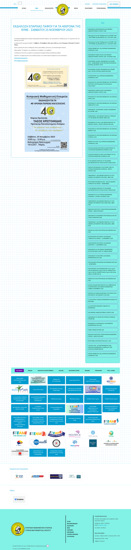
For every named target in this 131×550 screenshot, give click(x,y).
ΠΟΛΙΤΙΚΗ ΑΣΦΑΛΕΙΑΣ (72, 534)
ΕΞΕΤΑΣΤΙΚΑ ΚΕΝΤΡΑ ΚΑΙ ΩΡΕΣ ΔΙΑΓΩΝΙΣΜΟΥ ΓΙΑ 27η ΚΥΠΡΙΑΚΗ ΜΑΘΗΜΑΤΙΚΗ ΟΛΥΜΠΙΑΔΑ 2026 (101, 155)
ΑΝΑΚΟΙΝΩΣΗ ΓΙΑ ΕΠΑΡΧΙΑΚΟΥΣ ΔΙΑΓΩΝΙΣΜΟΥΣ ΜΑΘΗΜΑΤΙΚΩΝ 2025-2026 (100, 324)
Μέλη (76, 8)
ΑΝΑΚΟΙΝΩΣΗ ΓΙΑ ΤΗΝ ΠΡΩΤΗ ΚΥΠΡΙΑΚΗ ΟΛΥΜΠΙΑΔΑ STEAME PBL (101, 318)
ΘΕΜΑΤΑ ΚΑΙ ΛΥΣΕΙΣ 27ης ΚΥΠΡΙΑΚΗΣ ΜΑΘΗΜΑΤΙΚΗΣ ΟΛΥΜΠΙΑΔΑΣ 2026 (101, 142)
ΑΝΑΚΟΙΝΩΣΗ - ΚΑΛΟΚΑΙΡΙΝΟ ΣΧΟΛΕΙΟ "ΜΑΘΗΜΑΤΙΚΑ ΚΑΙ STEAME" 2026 (102, 110)
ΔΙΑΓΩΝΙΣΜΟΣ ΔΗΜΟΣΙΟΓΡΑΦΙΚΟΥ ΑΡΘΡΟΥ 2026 (101, 312)
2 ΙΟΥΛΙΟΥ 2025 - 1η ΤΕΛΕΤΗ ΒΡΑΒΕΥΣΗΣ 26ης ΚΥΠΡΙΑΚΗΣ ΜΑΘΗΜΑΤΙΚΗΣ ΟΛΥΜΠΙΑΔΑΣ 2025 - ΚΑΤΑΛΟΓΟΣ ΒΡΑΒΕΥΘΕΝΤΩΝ (100, 347)
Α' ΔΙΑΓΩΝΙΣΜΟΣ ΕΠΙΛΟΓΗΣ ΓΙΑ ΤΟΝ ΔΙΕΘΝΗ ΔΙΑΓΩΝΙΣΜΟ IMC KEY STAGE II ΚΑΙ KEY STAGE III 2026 (101, 189)
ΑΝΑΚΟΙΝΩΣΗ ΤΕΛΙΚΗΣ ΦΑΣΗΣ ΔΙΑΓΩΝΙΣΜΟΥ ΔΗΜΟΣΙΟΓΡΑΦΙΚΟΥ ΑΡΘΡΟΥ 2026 (99, 91)
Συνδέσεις (87, 370)
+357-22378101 (113, 4)
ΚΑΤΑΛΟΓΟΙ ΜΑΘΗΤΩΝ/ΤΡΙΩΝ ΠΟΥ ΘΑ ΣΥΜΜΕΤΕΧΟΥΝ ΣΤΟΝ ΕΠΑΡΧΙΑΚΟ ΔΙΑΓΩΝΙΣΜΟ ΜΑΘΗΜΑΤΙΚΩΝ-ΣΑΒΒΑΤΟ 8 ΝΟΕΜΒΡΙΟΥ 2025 (102, 286)
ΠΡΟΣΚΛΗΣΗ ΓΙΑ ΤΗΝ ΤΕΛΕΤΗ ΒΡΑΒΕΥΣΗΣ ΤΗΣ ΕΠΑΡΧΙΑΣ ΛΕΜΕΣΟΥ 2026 (102, 129)
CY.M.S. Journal (111, 370)
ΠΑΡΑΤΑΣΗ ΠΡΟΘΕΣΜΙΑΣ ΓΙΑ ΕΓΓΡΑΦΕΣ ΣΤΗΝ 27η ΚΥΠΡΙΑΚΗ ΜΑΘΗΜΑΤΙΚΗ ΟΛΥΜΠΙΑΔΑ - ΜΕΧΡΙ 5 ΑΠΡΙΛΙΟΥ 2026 (101, 169)
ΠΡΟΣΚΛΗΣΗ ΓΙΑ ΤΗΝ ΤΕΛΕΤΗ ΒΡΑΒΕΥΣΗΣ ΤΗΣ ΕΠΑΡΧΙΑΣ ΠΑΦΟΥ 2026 (102, 97)
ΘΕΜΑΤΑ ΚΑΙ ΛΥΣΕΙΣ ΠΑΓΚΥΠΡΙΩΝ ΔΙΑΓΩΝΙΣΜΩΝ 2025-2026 (102, 231)
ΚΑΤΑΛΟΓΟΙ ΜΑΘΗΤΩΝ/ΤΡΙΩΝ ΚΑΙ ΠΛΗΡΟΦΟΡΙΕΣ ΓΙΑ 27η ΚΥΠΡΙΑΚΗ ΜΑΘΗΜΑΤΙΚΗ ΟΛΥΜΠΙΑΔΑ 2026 (101, 149)
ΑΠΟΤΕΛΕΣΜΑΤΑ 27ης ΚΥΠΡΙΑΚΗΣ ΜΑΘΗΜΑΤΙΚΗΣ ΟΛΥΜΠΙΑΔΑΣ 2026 (100, 76)
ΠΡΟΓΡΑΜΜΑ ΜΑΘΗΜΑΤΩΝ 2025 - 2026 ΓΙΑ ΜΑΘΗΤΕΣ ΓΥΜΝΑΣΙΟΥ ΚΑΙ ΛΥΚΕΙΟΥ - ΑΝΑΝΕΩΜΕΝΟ (102, 182)
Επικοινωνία (101, 8)
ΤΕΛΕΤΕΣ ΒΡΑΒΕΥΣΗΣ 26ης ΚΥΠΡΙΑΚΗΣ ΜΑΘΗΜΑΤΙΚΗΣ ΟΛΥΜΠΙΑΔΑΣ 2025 (102, 354)
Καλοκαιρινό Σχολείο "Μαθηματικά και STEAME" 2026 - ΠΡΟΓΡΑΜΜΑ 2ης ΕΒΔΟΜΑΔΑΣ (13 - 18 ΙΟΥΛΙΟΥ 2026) (102, 43)
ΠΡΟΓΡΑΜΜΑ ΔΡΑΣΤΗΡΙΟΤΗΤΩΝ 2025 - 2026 (99, 341)
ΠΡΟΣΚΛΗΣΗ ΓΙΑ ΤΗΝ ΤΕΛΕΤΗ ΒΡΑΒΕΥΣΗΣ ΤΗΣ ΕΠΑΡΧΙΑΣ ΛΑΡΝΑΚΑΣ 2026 (102, 136)
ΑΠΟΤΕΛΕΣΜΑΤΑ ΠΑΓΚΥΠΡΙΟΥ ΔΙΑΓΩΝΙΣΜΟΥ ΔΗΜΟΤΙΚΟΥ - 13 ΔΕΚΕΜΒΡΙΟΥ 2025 (99, 244)
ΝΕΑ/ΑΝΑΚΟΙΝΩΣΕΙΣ (72, 523)
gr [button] (15, 4)
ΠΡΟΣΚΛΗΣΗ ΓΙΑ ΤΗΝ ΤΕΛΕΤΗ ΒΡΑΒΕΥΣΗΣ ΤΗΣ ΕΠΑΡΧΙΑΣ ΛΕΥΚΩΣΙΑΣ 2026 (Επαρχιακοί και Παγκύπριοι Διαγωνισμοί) (102, 84)
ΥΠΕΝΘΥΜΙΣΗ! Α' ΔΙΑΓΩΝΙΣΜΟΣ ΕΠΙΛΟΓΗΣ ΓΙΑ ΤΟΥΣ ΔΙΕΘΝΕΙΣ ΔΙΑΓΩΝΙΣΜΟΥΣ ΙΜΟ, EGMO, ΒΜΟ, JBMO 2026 (101, 223)
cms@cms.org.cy (102, 525)
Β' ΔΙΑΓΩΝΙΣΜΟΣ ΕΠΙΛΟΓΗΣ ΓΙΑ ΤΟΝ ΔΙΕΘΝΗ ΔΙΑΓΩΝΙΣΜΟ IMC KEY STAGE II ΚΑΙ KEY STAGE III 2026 (101, 161)
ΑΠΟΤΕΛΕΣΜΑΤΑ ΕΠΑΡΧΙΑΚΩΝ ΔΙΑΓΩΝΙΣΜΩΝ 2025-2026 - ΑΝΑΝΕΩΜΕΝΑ (102, 263)
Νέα (36, 8)
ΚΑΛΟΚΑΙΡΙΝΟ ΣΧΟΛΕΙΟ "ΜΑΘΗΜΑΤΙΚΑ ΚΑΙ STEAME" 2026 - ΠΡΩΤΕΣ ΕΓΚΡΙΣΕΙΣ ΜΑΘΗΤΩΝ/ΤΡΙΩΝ (101, 70)
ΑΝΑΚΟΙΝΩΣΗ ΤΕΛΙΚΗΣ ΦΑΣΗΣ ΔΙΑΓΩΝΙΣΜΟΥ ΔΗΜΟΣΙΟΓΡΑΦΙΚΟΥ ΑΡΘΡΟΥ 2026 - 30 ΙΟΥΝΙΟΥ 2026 (102, 55)
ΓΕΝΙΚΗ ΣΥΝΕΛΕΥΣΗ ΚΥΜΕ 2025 (96, 330)
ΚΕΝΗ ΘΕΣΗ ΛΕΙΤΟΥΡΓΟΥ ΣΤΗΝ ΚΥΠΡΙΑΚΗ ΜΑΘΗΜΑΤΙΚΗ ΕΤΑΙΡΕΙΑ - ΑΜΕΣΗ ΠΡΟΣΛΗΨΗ (102, 210)
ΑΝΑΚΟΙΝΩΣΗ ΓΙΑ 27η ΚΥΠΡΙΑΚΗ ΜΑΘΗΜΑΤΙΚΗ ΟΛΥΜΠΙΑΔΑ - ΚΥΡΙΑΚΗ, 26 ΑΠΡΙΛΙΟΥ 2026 (100, 195)
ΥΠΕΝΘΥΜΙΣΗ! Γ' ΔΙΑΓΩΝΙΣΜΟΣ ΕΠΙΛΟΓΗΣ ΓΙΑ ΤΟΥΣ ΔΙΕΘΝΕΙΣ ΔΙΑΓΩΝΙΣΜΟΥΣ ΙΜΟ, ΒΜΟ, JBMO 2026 (101, 176)
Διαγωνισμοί (19, 370)
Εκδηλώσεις (49, 8)
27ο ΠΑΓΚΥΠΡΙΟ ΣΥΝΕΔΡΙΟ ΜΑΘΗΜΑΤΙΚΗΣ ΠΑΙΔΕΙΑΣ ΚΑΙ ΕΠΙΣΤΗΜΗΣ (102, 300)
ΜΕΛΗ (68, 528)
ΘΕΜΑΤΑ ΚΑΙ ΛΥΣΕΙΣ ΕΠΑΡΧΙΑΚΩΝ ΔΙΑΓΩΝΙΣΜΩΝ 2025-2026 (102, 279)
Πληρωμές (89, 8)
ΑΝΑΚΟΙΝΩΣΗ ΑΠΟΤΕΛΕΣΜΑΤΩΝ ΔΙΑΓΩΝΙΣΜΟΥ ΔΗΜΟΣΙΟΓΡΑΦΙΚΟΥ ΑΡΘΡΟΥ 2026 (100, 30)
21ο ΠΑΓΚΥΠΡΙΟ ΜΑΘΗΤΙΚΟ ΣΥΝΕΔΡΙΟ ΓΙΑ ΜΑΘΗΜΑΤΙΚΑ (99, 307)
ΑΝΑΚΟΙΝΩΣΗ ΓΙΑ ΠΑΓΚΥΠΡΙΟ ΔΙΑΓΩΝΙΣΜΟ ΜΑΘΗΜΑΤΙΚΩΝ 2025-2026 (99, 256)
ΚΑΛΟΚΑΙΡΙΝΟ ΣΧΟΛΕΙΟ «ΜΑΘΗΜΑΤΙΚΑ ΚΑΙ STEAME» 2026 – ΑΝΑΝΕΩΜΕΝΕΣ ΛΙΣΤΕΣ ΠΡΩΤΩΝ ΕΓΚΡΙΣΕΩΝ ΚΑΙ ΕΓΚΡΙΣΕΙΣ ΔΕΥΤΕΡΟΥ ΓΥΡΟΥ (102, 63)
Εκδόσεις (61, 370)
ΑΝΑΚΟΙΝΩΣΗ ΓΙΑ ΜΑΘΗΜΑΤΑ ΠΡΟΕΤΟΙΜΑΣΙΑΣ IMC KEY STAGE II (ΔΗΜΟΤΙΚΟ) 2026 (102, 216)
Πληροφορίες (98, 370)
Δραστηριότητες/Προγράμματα (45, 370)
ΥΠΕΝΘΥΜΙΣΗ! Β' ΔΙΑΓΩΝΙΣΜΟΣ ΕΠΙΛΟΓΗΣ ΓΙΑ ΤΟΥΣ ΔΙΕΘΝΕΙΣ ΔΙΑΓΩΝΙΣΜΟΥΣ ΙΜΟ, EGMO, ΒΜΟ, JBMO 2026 (101, 202)
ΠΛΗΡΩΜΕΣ (70, 530)
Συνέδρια (30, 370)
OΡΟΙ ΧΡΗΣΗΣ (70, 536)
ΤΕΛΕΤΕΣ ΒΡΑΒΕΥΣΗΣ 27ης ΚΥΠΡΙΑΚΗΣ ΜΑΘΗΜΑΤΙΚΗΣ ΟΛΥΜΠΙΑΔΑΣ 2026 (102, 49)
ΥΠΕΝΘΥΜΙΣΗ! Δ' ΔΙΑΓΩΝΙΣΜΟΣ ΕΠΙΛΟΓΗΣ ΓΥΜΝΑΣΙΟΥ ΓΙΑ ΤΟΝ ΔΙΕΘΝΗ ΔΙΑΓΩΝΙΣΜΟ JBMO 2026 (102, 117)
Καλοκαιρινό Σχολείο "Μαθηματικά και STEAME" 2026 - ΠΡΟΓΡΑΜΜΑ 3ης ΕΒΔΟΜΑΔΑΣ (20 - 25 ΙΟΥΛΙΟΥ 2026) (102, 36)
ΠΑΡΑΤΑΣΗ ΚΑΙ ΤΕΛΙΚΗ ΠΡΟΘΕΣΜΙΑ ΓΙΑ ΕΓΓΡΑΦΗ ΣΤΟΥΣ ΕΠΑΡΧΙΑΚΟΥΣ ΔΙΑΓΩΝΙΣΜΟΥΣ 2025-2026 (102, 294)
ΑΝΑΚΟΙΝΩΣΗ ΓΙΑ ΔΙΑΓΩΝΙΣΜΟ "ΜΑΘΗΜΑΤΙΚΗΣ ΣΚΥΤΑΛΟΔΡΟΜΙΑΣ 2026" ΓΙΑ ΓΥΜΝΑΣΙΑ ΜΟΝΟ (100, 250)
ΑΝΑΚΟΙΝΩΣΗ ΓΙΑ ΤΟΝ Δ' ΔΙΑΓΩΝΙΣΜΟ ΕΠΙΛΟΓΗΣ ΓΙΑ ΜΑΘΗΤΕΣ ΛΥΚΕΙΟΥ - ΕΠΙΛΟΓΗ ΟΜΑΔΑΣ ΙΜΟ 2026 (101, 123)
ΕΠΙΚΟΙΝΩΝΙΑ (70, 532)
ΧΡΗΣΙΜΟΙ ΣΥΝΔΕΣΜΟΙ (99, 4)
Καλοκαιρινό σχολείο (74, 370)
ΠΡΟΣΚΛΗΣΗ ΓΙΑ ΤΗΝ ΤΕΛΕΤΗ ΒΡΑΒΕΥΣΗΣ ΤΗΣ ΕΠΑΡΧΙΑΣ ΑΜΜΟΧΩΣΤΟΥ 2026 (102, 104)
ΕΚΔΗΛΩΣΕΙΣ (70, 526)
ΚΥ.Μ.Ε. (24, 8)
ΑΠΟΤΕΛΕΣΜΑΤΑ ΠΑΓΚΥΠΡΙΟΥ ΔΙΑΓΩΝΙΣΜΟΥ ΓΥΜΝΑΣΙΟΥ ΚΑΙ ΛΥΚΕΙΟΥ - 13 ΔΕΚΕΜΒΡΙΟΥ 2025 (100, 237)
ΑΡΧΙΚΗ (87, 4)
